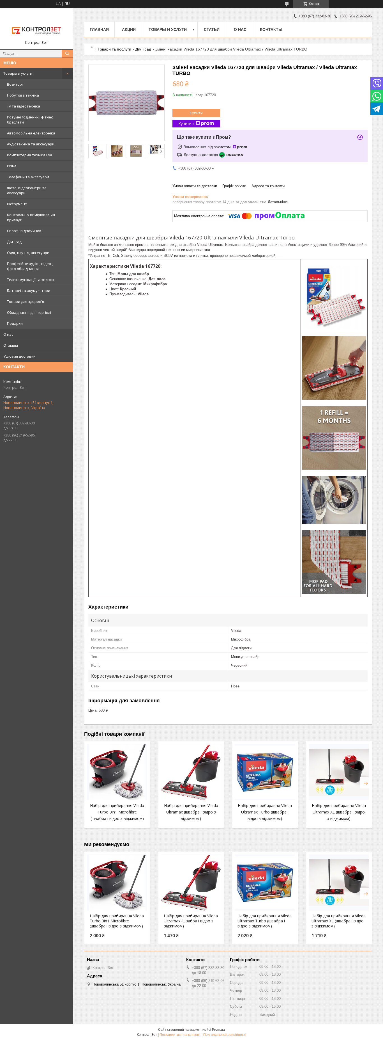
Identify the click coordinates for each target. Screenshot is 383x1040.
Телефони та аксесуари (28, 176)
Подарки (15, 323)
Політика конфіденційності (224, 1035)
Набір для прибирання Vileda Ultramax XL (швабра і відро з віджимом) (339, 812)
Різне (12, 165)
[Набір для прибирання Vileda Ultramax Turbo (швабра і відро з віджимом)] (265, 772)
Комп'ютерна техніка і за (29, 154)
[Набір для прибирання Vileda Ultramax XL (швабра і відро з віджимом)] (339, 772)
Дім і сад (14, 241)
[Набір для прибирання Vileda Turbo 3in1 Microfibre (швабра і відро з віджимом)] (117, 772)
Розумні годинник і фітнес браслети (30, 120)
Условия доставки (19, 356)
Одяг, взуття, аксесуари (28, 252)
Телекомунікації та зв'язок (30, 279)
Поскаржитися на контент (180, 1035)
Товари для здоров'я (25, 301)
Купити (196, 112)
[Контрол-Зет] (36, 26)
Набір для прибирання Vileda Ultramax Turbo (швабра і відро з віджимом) (265, 812)
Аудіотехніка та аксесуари (30, 144)
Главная (99, 29)
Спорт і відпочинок (24, 230)
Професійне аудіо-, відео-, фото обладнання (30, 266)
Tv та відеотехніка (23, 106)
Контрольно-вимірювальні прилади (31, 217)
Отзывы (10, 345)
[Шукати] (67, 53)
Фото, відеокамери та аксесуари (27, 190)
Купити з (186, 123)
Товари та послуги (114, 49)
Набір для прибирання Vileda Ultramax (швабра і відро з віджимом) (191, 812)
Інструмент (17, 203)
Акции (129, 29)
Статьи (212, 29)
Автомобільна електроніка (31, 133)
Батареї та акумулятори (28, 290)
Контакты (271, 29)
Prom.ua (218, 1030)
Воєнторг (15, 84)
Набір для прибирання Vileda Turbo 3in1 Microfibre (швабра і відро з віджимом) (117, 812)
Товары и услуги (17, 73)
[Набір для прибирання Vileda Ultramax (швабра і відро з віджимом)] (191, 772)
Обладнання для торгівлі (29, 312)
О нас (8, 334)
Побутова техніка (23, 95)
